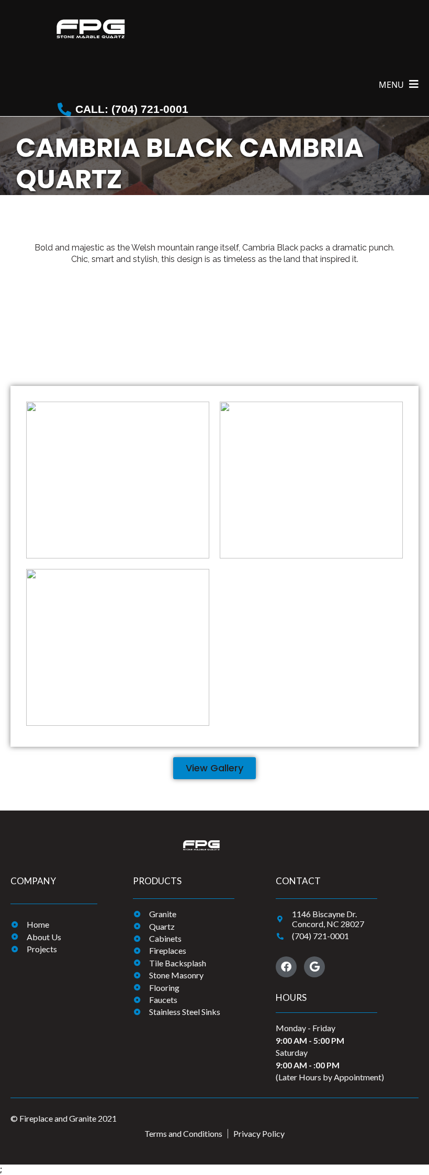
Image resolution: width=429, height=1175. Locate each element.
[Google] (314, 966)
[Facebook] (286, 966)
